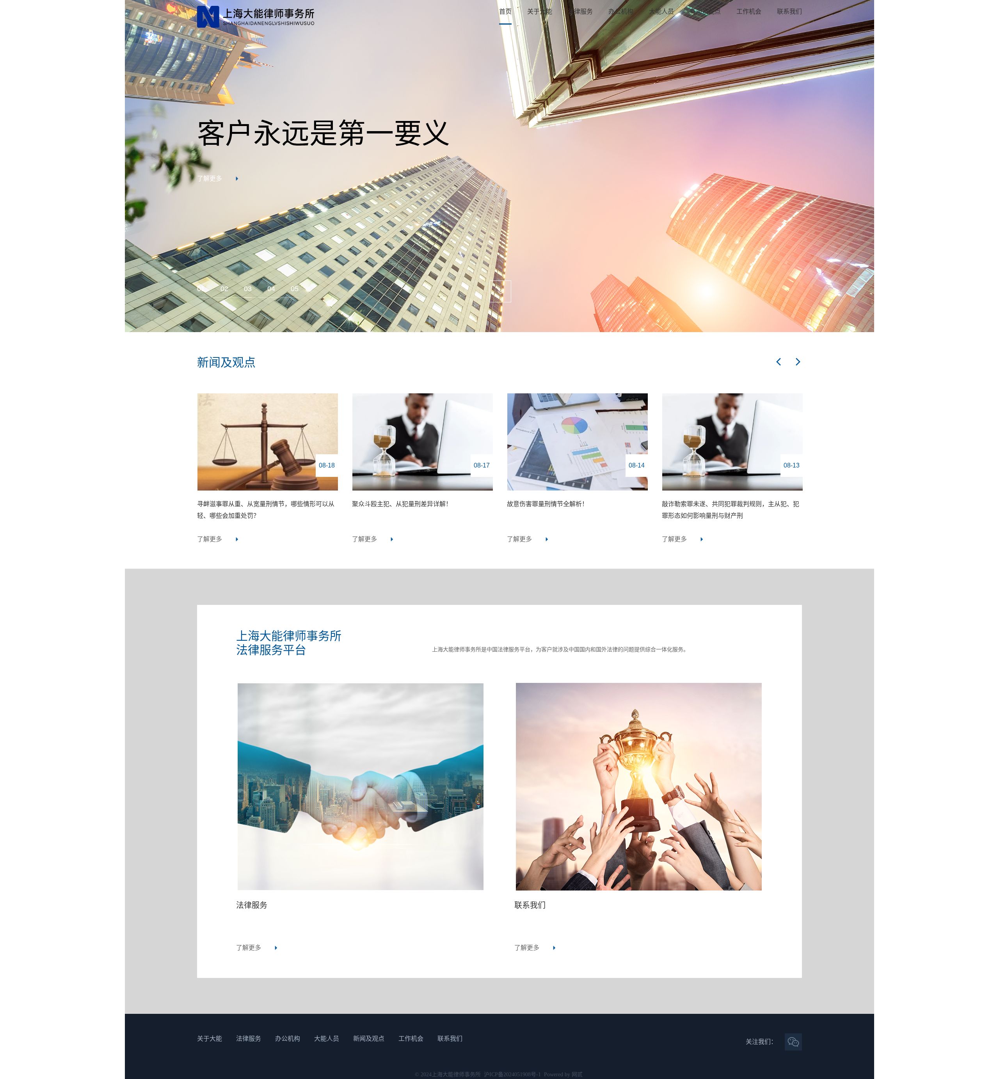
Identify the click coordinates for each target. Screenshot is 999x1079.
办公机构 (620, 11)
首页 (505, 11)
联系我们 (789, 11)
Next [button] (870, 166)
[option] (499, 166)
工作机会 (748, 11)
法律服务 (580, 11)
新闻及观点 (705, 11)
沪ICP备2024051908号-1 (512, 1074)
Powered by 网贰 (563, 1074)
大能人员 (661, 11)
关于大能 (539, 11)
